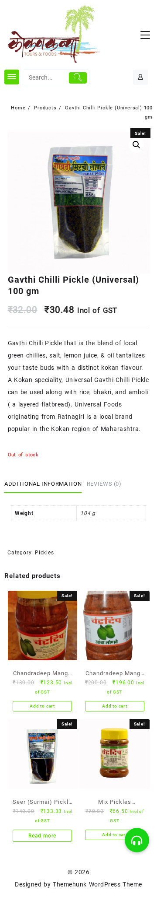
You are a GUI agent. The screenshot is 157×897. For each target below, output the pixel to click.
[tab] (44, 484)
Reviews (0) (104, 483)
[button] (137, 840)
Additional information (43, 483)
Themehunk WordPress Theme (97, 884)
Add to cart (42, 706)
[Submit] (78, 78)
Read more (42, 836)
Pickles (44, 553)
